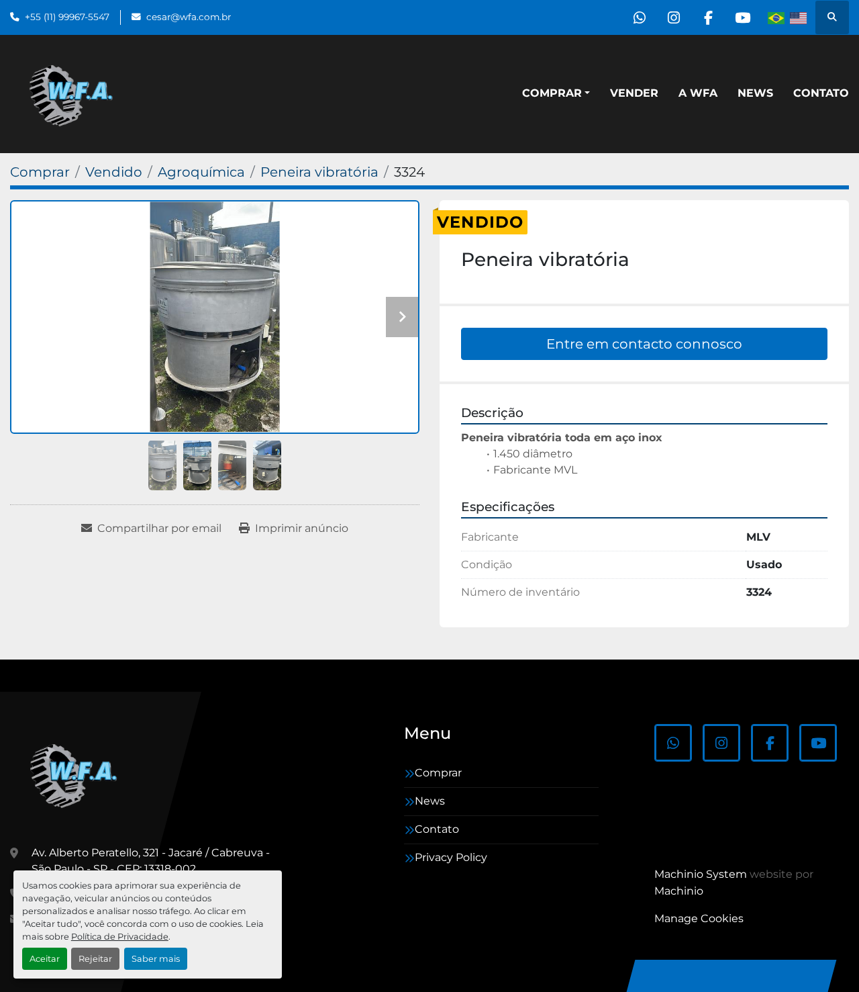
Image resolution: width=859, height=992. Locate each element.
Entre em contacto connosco (644, 344)
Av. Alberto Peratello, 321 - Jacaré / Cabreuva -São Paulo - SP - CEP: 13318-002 (151, 860)
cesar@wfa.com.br (188, 16)
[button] (556, 93)
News (755, 93)
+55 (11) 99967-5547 (67, 16)
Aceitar (45, 959)
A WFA (697, 93)
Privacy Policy (451, 857)
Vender (634, 93)
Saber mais (156, 959)
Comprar (552, 93)
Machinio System (700, 874)
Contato (821, 93)
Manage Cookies (699, 918)
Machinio (678, 891)
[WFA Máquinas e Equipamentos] (77, 774)
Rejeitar (95, 959)
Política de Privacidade (119, 937)
